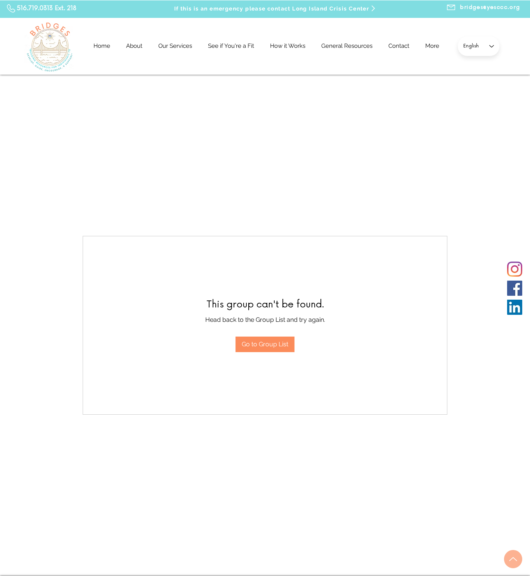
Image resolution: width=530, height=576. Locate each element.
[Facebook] (514, 288)
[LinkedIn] (514, 307)
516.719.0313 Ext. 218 (46, 8)
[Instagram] (514, 269)
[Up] (513, 559)
